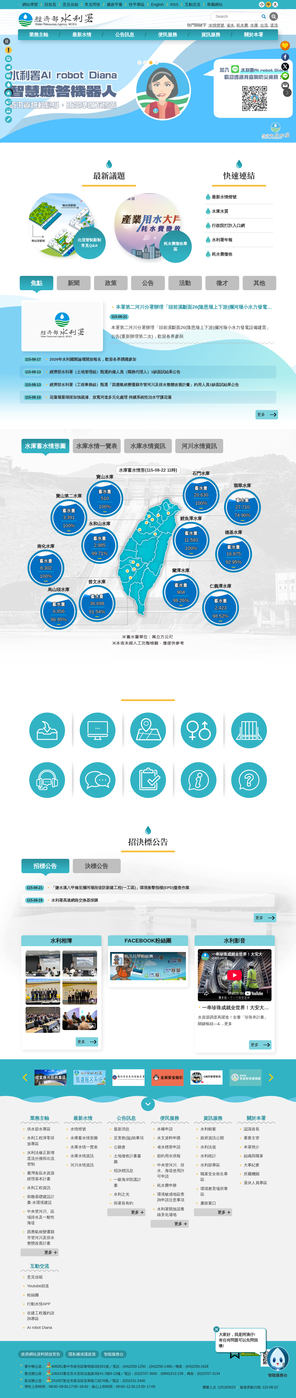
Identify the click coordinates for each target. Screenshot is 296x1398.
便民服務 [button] (167, 34)
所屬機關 (251, 1174)
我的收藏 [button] (285, 45)
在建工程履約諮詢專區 (40, 1316)
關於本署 (256, 1118)
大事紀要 (251, 1165)
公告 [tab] (148, 283)
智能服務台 (114, 1354)
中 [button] (268, 4)
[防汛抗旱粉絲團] (148, 979)
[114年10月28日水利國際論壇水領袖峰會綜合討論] (79, 1018)
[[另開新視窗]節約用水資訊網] (50, 1077)
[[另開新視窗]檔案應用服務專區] (89, 1077)
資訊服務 (213, 1118)
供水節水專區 (38, 1129)
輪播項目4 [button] (156, 62)
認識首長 (251, 1129)
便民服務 (169, 1118)
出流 (264, 25)
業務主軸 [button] (38, 34)
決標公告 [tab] (96, 866)
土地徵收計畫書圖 (127, 1159)
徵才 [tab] (222, 283)
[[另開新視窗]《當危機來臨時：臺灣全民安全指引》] (206, 1078)
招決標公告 (9, 103)
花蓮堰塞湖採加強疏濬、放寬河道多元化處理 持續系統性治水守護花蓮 (98, 397)
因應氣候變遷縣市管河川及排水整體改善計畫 (40, 1237)
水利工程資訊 (38, 1188)
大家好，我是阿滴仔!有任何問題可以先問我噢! (238, 1340)
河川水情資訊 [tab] (199, 446)
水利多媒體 (9, 111)
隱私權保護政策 (82, 1354)
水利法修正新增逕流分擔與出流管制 (40, 1158)
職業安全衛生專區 (214, 1177)
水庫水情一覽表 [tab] (96, 446)
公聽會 (119, 1147)
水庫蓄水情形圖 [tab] (45, 446)
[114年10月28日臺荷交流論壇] (79, 992)
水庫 (254, 25)
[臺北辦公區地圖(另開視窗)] (48, 1373)
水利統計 (208, 1156)
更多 (261, 414)
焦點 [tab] (36, 283)
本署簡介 (251, 1147)
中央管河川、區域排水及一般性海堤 (40, 1217)
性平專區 (137, 4)
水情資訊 (9, 85)
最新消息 (9, 77)
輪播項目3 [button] (151, 62)
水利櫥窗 (208, 1129)
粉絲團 (33, 1295)
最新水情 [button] (81, 34)
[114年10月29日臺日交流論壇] (43, 992)
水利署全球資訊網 (56, 19)
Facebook (285, 57)
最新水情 (83, 1118)
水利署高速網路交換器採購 (62, 900)
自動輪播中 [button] (6, 41)
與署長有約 (123, 1203)
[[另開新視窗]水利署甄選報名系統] (128, 1077)
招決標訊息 (123, 1171)
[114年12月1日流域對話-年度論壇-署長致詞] (43, 963)
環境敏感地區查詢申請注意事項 (170, 1197)
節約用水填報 (169, 1156)
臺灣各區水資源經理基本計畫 (40, 1176)
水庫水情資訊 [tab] (148, 446)
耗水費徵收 (222, 254)
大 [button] (275, 4)
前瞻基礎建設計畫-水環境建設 (40, 1199)
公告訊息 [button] (124, 34)
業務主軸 (39, 1118)
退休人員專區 (255, 1183)
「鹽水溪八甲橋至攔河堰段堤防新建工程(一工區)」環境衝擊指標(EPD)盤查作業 (108, 887)
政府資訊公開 (212, 1138)
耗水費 (242, 25)
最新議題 (9, 68)
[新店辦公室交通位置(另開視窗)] (48, 1381)
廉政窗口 (208, 1203)
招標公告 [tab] (45, 866)
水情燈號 (216, 25)
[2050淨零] (148, 89)
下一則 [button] (287, 92)
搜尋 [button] (263, 16)
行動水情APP (38, 1304)
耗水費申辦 (167, 1185)
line (285, 76)
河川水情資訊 (82, 1165)
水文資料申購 (169, 1138)
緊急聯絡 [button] (8, 50)
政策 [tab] (111, 283)
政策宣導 (9, 59)
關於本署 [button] (253, 34)
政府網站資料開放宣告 (40, 1354)
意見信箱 (70, 4)
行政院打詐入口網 (228, 225)
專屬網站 (215, 4)
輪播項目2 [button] (145, 62)
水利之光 (121, 1194)
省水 (230, 25)
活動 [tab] (185, 283)
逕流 (274, 25)
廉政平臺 (114, 4)
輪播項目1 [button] (139, 62)
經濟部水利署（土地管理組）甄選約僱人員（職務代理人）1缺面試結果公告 (103, 372)
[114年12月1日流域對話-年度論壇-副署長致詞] (79, 963)
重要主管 (251, 1138)
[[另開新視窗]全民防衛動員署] (167, 1078)
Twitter (285, 66)
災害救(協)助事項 (129, 1138)
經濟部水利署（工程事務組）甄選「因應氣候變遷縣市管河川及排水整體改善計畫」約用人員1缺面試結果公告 (132, 384)
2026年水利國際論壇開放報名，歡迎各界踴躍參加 (80, 359)
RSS (174, 4)
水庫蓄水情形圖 (84, 1138)
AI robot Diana (39, 1327)
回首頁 (50, 4)
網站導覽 (30, 4)
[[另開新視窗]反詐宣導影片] (245, 1077)
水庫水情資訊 (82, 1156)
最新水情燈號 (224, 196)
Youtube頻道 (38, 1286)
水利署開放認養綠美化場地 (170, 1212)
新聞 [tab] (74, 283)
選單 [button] (148, 1104)
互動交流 (192, 4)
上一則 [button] (25, 1077)
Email (285, 86)
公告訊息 (126, 1118)
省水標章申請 (169, 1147)
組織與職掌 (253, 1156)
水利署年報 (222, 239)
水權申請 (165, 1129)
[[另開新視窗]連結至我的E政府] (234, 1354)
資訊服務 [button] (210, 34)
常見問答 (92, 4)
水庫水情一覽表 (84, 1147)
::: (19, 4)
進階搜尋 (273, 16)
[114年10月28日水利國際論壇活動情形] (43, 1020)
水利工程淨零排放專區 (40, 1141)
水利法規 (208, 1147)
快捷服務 (9, 94)
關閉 (216, 1329)
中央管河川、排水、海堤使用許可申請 (170, 1171)
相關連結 (9, 120)
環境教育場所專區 (214, 1191)
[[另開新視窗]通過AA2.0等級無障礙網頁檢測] (250, 1352)
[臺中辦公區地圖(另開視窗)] (48, 1366)
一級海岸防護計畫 (127, 1182)
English (157, 4)
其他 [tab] (259, 283)
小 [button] (262, 4)
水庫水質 (220, 211)
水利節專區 (210, 1165)
